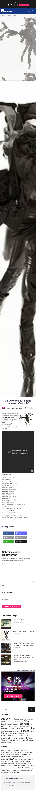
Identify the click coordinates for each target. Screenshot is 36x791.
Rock (17, 733)
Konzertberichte (7, 729)
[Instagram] (14, 5)
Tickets (24, 738)
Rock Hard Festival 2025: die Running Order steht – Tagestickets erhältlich (23, 657)
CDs (26, 721)
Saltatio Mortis (20, 766)
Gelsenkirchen (14, 726)
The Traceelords (22, 770)
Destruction (13, 752)
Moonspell (4, 763)
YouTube (9, 742)
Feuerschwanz (6, 756)
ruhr (13, 736)
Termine (16, 738)
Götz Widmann (26, 756)
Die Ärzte (16, 754)
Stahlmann (14, 768)
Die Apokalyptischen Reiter (25, 752)
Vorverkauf (3, 742)
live (33, 728)
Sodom (8, 768)
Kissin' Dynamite (20, 759)
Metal (2, 731)
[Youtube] (17, 5)
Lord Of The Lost (11, 761)
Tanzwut (14, 770)
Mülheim (9, 731)
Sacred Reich (11, 765)
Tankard (9, 770)
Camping (15, 721)
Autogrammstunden (26, 719)
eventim (25, 517)
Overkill (4, 766)
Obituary (17, 763)
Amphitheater (14, 719)
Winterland (8, 772)
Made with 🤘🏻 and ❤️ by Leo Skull (18, 2)
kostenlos (27, 729)
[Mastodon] (8, 5)
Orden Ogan (27, 763)
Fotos (30, 724)
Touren (4, 740)
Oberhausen (15, 731)
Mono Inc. (27, 761)
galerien (4, 726)
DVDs (10, 724)
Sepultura (28, 765)
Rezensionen (8, 733)
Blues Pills (23, 750)
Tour (30, 738)
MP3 (6, 731)
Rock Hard (23, 734)
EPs (14, 724)
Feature (9, 15)
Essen (16, 724)
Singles (8, 738)
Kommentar (6, 564)
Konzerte (19, 728)
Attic (10, 750)
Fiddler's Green (16, 757)
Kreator (27, 759)
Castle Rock (20, 721)
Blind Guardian (16, 750)
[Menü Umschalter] (29, 12)
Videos (29, 740)
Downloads (5, 724)
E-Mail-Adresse (7, 592)
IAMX (4, 419)
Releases (24, 730)
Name (4, 585)
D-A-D (8, 752)
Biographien (9, 721)
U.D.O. (28, 770)
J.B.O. (10, 758)
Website (5, 599)
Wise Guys (16, 772)
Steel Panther (22, 768)
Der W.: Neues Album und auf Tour (23, 631)
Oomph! (21, 763)
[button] (33, 10)
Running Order (20, 736)
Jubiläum (28, 726)
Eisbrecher (26, 754)
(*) (14, 416)
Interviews (22, 726)
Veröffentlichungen (16, 740)
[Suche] (31, 709)
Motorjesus (11, 763)
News (14, 15)
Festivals (23, 723)
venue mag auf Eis (18, 620)
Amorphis (3, 750)
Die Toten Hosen (7, 754)
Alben (5, 718)
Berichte (3, 721)
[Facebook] (11, 5)
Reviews (32, 731)
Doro (20, 754)
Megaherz (20, 761)
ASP (8, 750)
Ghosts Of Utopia (8, 417)
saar (26, 736)
